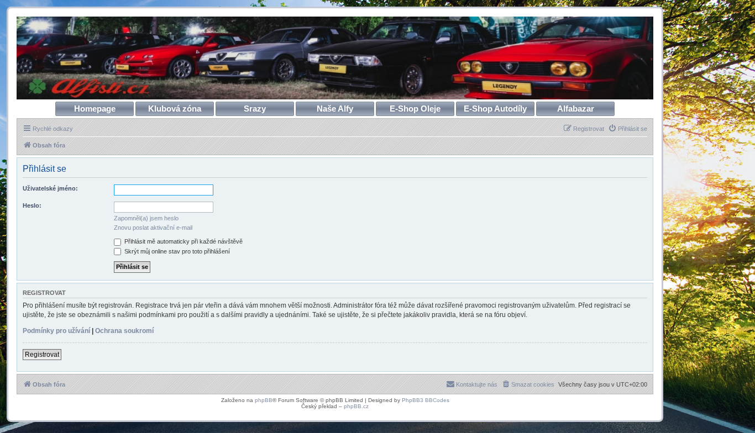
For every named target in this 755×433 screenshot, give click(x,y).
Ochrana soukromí (124, 331)
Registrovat (42, 354)
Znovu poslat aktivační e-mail (153, 227)
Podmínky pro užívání (56, 331)
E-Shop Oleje (415, 108)
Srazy (255, 108)
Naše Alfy (335, 108)
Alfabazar (575, 108)
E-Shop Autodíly (495, 108)
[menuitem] (627, 128)
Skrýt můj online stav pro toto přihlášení (176, 251)
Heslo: (32, 205)
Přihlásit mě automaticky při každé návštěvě (183, 241)
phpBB (263, 400)
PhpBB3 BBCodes (425, 400)
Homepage (95, 108)
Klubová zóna (174, 108)
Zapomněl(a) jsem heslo (146, 218)
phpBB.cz (356, 406)
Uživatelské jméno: (50, 188)
